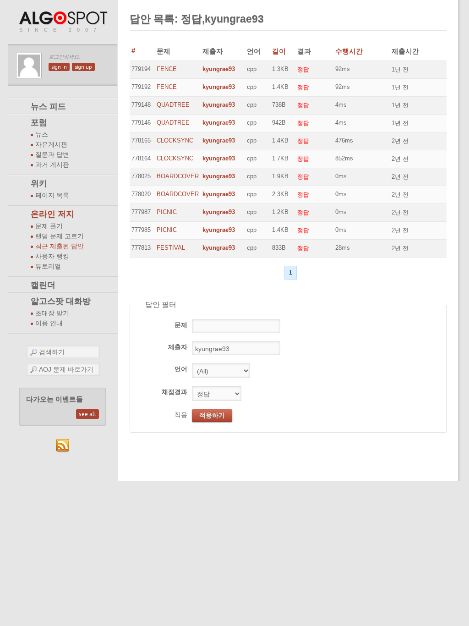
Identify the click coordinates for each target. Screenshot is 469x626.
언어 (181, 369)
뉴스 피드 (48, 106)
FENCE (167, 69)
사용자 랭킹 (52, 256)
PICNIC (167, 212)
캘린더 (43, 285)
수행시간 (349, 51)
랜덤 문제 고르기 (59, 236)
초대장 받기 (52, 313)
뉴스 (41, 134)
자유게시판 (51, 144)
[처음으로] (64, 18)
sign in (59, 67)
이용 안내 (49, 323)
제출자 (177, 347)
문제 (181, 325)
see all (87, 414)
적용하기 (212, 415)
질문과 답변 (52, 154)
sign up (83, 67)
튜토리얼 (48, 266)
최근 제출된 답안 (59, 246)
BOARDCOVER (178, 176)
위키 (39, 183)
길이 (279, 51)
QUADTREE (173, 104)
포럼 (39, 122)
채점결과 (174, 391)
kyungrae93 (218, 69)
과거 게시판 (52, 164)
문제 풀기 (49, 226)
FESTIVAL (171, 247)
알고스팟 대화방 (61, 301)
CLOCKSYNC (175, 140)
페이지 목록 (52, 195)
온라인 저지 (52, 214)
